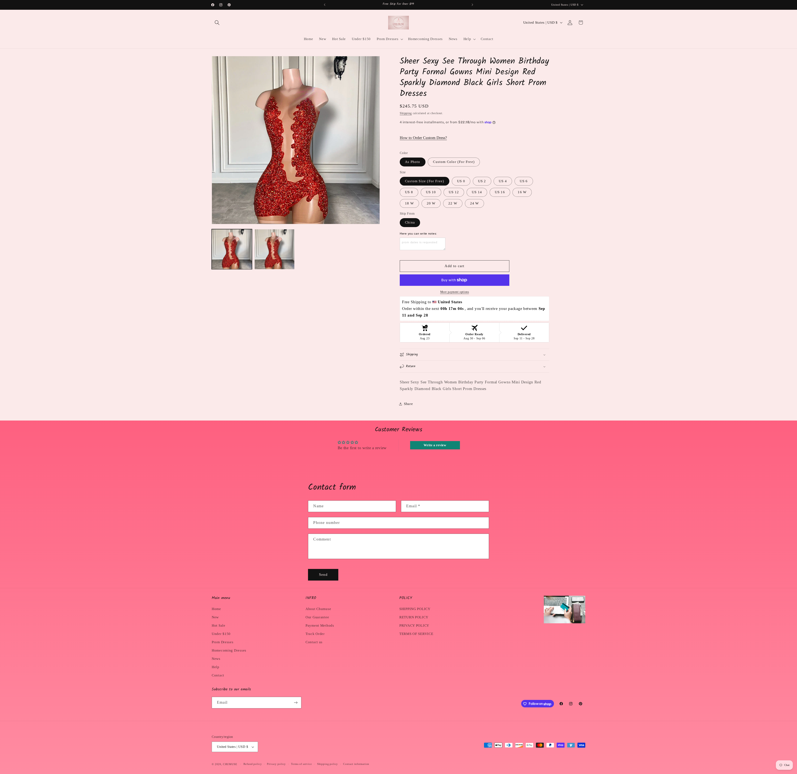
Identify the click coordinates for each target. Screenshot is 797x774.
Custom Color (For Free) (454, 162)
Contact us (314, 642)
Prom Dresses (222, 642)
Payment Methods (320, 625)
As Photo (412, 162)
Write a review (435, 445)
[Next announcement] (472, 5)
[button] (217, 22)
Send (323, 574)
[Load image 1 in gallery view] (232, 249)
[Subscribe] (295, 702)
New (215, 617)
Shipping (406, 113)
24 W (474, 203)
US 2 (482, 181)
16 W (522, 192)
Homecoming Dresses (229, 650)
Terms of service (301, 763)
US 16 (500, 192)
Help (215, 667)
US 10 (431, 192)
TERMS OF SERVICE (416, 634)
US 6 (524, 181)
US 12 (454, 192)
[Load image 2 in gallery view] (274, 249)
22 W (452, 203)
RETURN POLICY (413, 617)
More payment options (454, 291)
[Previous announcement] (324, 5)
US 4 (503, 181)
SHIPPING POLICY (414, 609)
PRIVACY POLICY (414, 625)
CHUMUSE (230, 764)
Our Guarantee (317, 617)
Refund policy (252, 763)
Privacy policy (276, 763)
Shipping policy (327, 763)
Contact (218, 675)
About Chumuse (318, 609)
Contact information (356, 763)
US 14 (477, 192)
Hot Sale (218, 625)
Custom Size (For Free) (424, 181)
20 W (431, 203)
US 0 (461, 181)
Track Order (315, 634)
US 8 (409, 192)
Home (216, 609)
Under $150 (221, 634)
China (410, 222)
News (216, 659)
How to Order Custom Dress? (423, 138)
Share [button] (408, 404)
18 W (409, 203)
